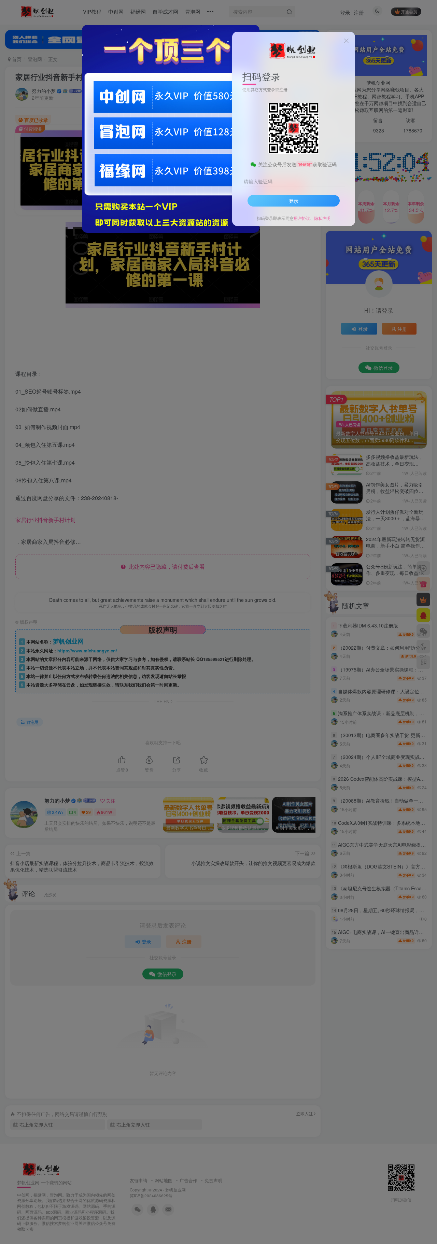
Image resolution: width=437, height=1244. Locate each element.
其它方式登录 (263, 89)
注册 (283, 89)
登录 (293, 200)
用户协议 (302, 218)
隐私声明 (322, 218)
